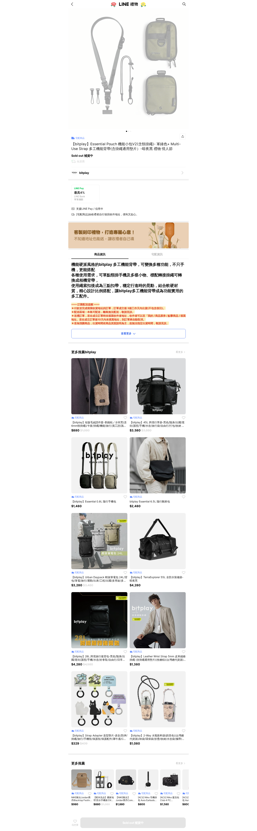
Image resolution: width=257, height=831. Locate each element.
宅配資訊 (157, 254)
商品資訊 (100, 254)
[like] (125, 418)
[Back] (73, 4)
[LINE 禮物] (128, 4)
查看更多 (126, 333)
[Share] (183, 136)
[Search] (184, 4)
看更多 (179, 351)
